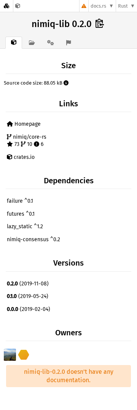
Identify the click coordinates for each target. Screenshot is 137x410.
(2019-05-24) (27, 296)
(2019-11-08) (28, 283)
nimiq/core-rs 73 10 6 (28, 141)
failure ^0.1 (20, 201)
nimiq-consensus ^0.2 (33, 239)
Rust (123, 6)
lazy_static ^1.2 (25, 226)
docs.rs (98, 6)
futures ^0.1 (21, 214)
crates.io (23, 157)
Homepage (27, 124)
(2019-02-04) (28, 309)
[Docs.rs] (6, 6)
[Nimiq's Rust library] (17, 6)
